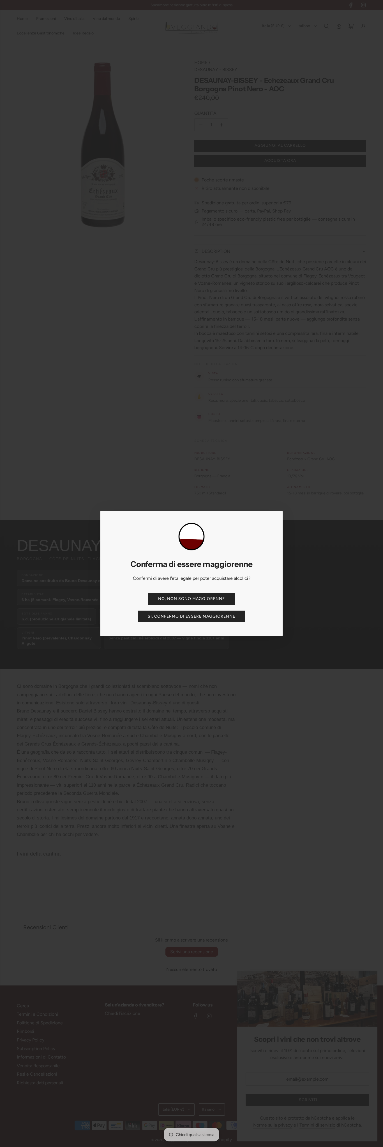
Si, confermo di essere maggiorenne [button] (191, 616)
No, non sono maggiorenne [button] (191, 598)
